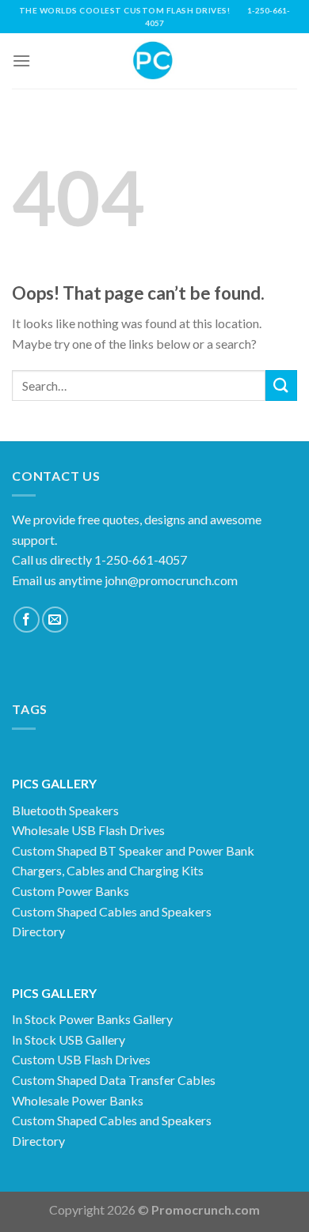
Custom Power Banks (70, 890)
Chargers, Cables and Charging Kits (108, 870)
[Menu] (21, 60)
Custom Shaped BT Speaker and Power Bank (133, 850)
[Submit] (281, 385)
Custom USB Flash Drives (81, 1059)
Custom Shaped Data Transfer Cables (114, 1079)
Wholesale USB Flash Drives (88, 829)
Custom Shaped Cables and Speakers (112, 911)
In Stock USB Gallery (68, 1039)
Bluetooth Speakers (65, 810)
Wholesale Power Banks (77, 1100)
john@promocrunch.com (171, 580)
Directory (38, 931)
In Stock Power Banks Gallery (92, 1018)
